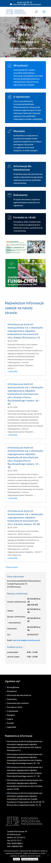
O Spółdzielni (21, 96)
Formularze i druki (24, 217)
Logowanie (11, 727)
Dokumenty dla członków (18, 703)
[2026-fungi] (25, 273)
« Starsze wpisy (11, 567)
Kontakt (10, 723)
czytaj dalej (12, 371)
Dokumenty (20, 194)
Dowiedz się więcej (29, 859)
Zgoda (16, 859)
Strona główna (13, 687)
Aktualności (20, 65)
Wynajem (19, 131)
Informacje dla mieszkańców (19, 695)
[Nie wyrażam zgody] (48, 855)
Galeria (10, 719)
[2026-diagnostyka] (25, 247)
